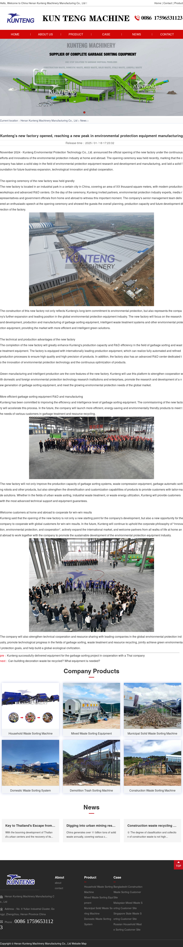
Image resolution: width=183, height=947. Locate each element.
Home (157, 3)
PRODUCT (76, 34)
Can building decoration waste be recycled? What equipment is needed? (54, 661)
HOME (15, 34)
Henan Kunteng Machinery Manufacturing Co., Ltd (49, 120)
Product (178, 3)
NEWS (136, 34)
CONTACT (167, 34)
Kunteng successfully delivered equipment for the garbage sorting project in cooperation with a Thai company (76, 655)
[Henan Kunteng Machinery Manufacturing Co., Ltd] (43, 22)
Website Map (79, 943)
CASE (106, 34)
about (58, 882)
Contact (167, 3)
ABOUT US (45, 34)
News (83, 120)
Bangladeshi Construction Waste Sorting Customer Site (127, 892)
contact (59, 888)
